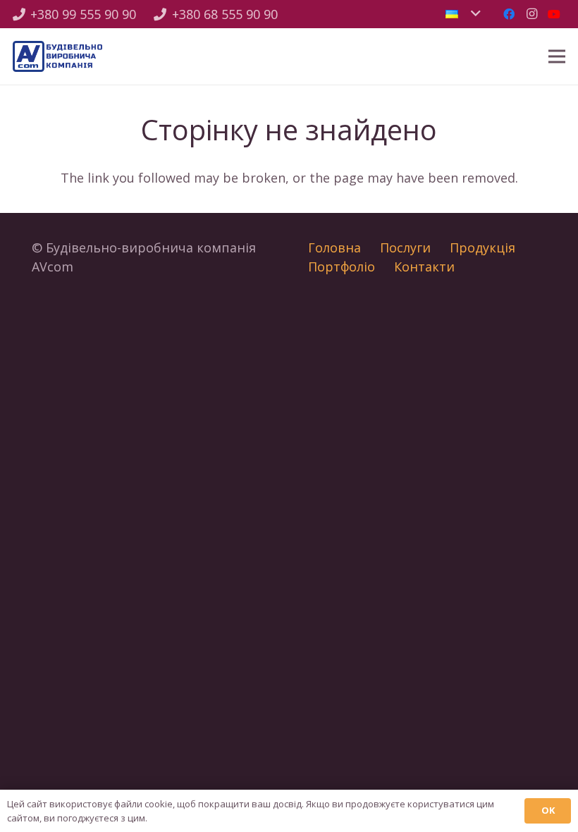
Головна (334, 247)
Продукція (482, 247)
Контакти (424, 266)
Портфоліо (341, 266)
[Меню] (557, 56)
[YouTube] (554, 14)
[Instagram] (531, 14)
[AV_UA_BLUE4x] (57, 57)
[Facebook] (509, 14)
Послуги (405, 247)
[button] (463, 14)
